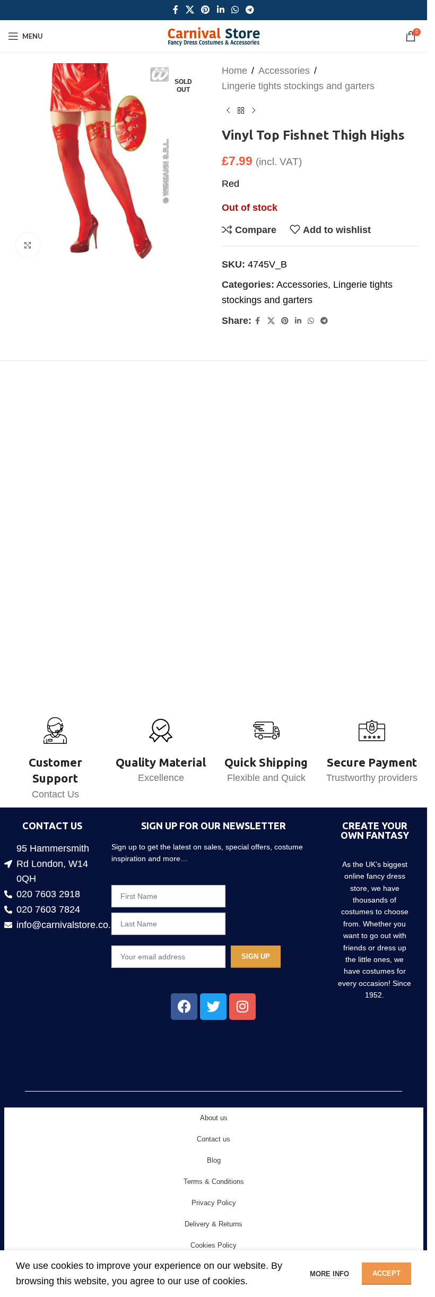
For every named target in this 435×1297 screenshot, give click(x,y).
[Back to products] (240, 111)
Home (234, 70)
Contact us (213, 1139)
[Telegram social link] (249, 10)
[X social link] (189, 10)
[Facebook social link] (175, 10)
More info (330, 1274)
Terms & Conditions (214, 1182)
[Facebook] (184, 1006)
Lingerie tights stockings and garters (298, 86)
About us (214, 1118)
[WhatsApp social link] (235, 10)
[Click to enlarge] (28, 241)
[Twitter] (213, 1006)
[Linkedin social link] (220, 10)
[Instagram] (242, 1006)
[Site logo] (213, 35)
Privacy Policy (214, 1203)
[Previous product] (228, 111)
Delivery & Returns (213, 1224)
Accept (386, 1273)
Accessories (284, 70)
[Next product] (253, 111)
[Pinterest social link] (205, 10)
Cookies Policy (213, 1245)
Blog (214, 1160)
